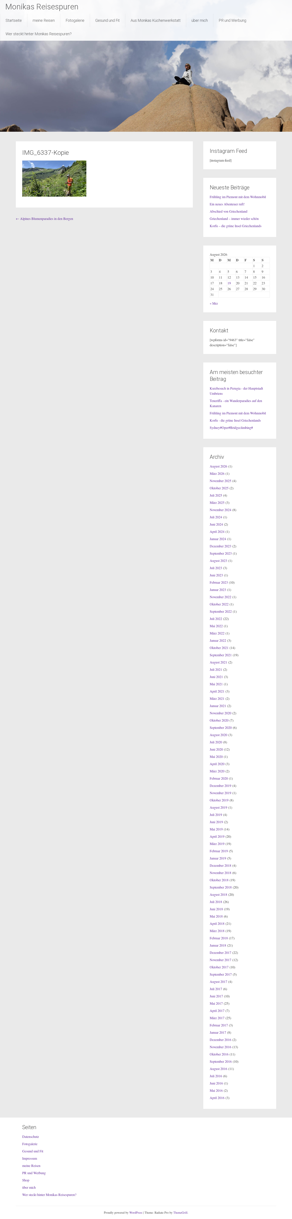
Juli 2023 (216, 568)
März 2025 (217, 502)
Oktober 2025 (219, 488)
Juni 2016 (216, 1083)
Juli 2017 (216, 989)
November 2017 (220, 959)
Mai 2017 (216, 1003)
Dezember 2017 (220, 952)
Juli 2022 (216, 618)
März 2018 (217, 930)
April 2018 (217, 923)
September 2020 (221, 727)
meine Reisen (44, 20)
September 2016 (221, 1061)
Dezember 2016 (220, 1039)
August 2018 (218, 894)
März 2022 (217, 633)
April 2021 (217, 691)
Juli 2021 (216, 669)
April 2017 (217, 1010)
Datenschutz (30, 1136)
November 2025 (220, 480)
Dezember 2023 (220, 546)
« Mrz (214, 303)
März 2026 (217, 473)
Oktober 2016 (219, 1054)
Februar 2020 (219, 778)
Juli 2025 (216, 495)
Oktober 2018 (219, 880)
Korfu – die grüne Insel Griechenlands (235, 226)
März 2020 (217, 771)
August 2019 (218, 807)
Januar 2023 (218, 589)
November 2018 (220, 872)
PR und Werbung (232, 20)
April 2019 (217, 836)
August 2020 (218, 734)
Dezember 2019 (220, 785)
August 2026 (218, 466)
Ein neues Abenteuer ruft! (227, 204)
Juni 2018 (216, 909)
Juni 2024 (216, 524)
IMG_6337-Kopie (45, 152)
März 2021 (217, 698)
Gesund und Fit (107, 20)
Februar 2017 (219, 1025)
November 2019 (220, 793)
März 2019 (217, 843)
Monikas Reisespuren (41, 6)
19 (229, 283)
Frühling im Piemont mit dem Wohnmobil (238, 196)
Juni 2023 (216, 575)
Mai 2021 (216, 684)
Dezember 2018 (220, 865)
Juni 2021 (216, 676)
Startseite (14, 20)
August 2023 (218, 560)
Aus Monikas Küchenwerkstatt (156, 20)
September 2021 (221, 655)
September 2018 (221, 887)
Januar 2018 (218, 945)
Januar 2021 (218, 705)
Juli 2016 (216, 1076)
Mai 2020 (216, 756)
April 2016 (217, 1097)
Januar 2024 (218, 538)
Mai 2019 (216, 829)
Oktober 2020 (219, 720)
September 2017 (221, 974)
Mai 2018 (216, 916)
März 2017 (217, 1018)
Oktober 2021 (219, 647)
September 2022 (221, 611)
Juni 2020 (216, 749)
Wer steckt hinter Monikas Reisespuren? (39, 34)
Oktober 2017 (219, 967)
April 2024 (217, 531)
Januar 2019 (218, 858)
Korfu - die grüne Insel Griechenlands (235, 420)
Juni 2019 (216, 822)
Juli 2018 (216, 901)
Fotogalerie (75, 20)
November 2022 (220, 597)
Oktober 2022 (219, 604)
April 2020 (217, 764)
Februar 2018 (219, 938)
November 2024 (220, 509)
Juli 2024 (216, 517)
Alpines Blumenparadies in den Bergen (44, 218)
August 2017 (218, 981)
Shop (25, 1180)
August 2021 (218, 662)
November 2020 (220, 713)
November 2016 (220, 1047)
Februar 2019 (219, 851)
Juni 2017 (216, 996)
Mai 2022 (216, 626)
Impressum (29, 1158)
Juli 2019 (216, 814)
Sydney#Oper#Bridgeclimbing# (231, 427)
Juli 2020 (216, 742)
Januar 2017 (218, 1032)
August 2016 (218, 1068)
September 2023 (221, 553)
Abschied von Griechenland (228, 211)
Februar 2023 (219, 582)
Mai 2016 (216, 1090)
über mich (200, 20)
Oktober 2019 (219, 800)
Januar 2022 (218, 640)
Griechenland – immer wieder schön (234, 218)
